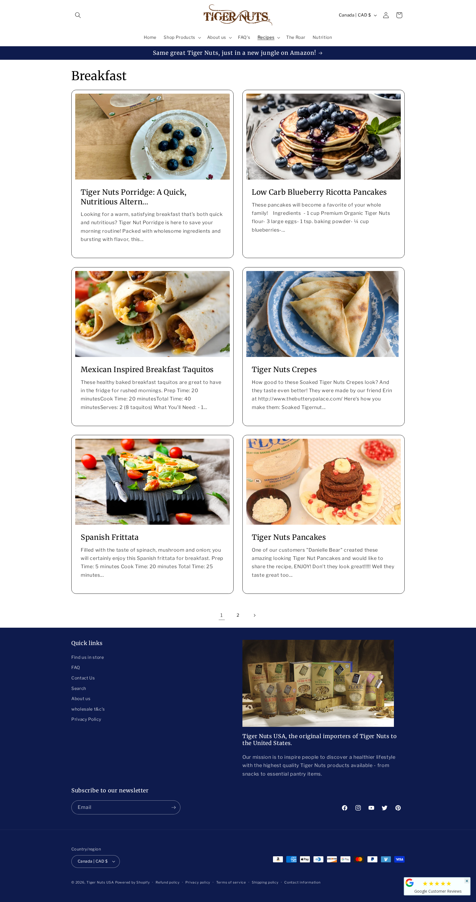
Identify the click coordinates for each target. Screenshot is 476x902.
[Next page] (254, 615)
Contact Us (83, 678)
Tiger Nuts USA (100, 882)
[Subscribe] (173, 807)
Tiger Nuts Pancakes (289, 537)
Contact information (302, 882)
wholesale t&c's (88, 709)
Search (78, 688)
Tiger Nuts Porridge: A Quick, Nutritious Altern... (134, 197)
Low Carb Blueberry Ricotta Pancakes (319, 192)
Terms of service (231, 882)
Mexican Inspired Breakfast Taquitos (147, 369)
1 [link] (221, 615)
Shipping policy (265, 882)
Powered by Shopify (132, 882)
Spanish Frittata (110, 537)
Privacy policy (197, 882)
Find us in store (87, 657)
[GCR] (410, 883)
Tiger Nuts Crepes (284, 369)
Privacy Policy (86, 719)
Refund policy (168, 882)
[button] (78, 15)
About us (80, 698)
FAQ (75, 667)
